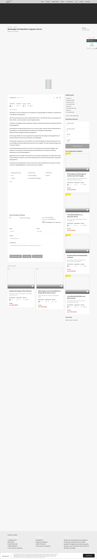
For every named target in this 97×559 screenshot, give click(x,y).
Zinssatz (68, 134)
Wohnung (68, 110)
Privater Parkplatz (32, 175)
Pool (12, 175)
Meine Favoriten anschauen (71, 320)
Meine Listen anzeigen (25, 218)
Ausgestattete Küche (16, 172)
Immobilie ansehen (21, 284)
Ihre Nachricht (13, 242)
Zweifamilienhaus (70, 112)
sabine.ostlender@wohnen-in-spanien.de (51, 222)
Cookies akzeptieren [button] (88, 556)
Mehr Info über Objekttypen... (72, 115)
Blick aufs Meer (31, 172)
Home (42, 1)
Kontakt (81, 1)
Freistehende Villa (70, 104)
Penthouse (68, 106)
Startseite (10, 27)
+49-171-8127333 (49, 217)
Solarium (48, 175)
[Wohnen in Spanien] (10, 2)
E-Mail (38, 228)
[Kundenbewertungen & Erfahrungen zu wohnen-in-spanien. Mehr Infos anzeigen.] (91, 42)
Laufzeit (68, 140)
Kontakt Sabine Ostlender (17, 215)
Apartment (68, 98)
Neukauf (48, 1)
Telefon (11, 235)
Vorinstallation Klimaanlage (34, 178)
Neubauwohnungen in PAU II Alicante (20, 291)
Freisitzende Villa (70, 102)
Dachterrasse (49, 172)
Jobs (76, 1)
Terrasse (13, 178)
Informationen (69, 1)
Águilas (15, 27)
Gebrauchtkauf (55, 1)
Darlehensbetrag (70, 123)
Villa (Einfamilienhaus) (71, 108)
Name (11, 228)
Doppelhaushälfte (70, 100)
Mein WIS (88, 1)
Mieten (62, 1)
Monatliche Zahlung (71, 128)
